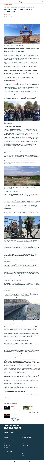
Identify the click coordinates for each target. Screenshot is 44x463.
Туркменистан (25, 453)
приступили (35, 194)
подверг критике (26, 92)
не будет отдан (29, 353)
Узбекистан (24, 455)
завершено (30, 212)
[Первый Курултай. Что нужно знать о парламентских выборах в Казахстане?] (7, 408)
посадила (28, 137)
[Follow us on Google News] (17, 428)
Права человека (25, 445)
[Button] (37, 19)
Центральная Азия (8, 4)
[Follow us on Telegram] (12, 428)
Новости (5, 443)
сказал (8, 343)
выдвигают (36, 335)
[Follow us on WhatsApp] (15, 428)
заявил (13, 80)
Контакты (6, 437)
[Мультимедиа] (14, 461)
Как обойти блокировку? (27, 435)
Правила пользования (26, 437)
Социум (23, 443)
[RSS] (20, 428)
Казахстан (31, 406)
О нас (5, 435)
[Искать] (29, 461)
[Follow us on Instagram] (7, 428)
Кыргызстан (6, 455)
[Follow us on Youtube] (5, 428)
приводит (24, 266)
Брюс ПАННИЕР (7, 14)
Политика (12, 406)
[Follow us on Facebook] (10, 428)
